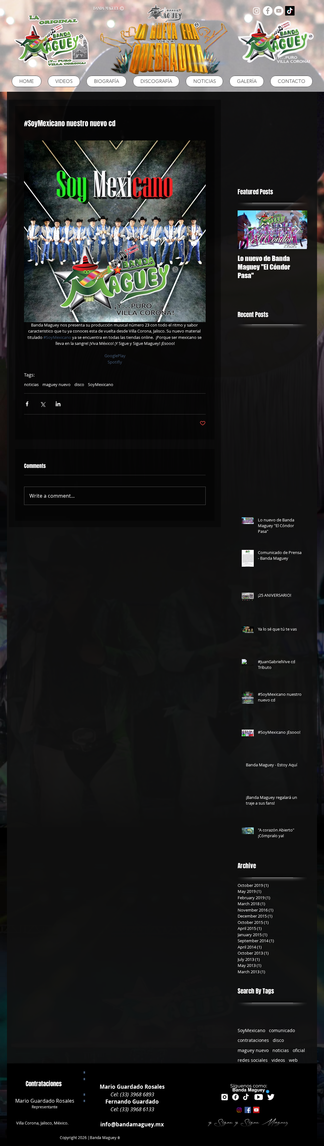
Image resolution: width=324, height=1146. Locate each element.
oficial (299, 1050)
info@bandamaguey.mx (132, 1124)
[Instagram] (256, 11)
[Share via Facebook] (27, 404)
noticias (31, 384)
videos (278, 1060)
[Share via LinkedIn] (58, 404)
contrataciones (253, 1040)
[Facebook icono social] (248, 1110)
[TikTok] (290, 11)
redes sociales (253, 1060)
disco (79, 384)
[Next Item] (297, 229)
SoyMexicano (100, 384)
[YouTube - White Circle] (279, 11)
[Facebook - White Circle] (267, 11)
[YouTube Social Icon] (256, 1110)
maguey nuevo (56, 384)
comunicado (282, 1030)
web (293, 1060)
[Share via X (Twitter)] (43, 404)
